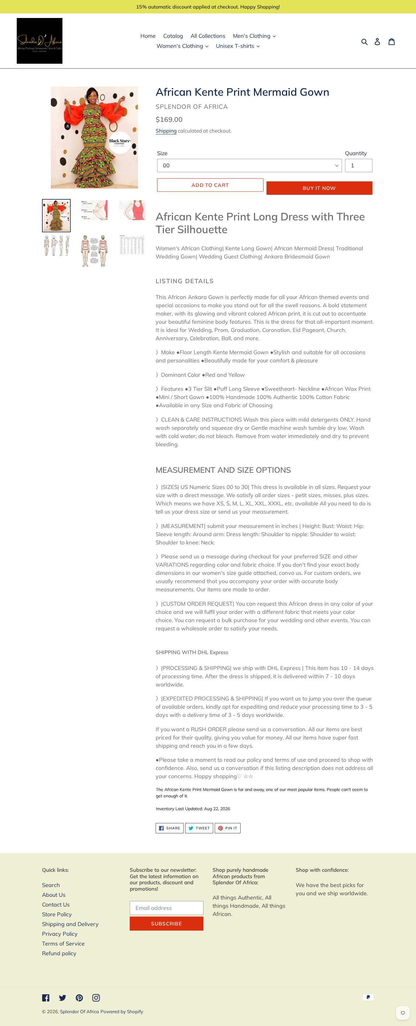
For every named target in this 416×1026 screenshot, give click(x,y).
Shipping (166, 130)
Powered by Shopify (121, 1011)
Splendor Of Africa (79, 1011)
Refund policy (59, 953)
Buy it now (319, 188)
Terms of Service (63, 943)
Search (51, 885)
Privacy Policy (60, 933)
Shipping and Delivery (70, 924)
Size (162, 153)
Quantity (356, 153)
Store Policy (57, 914)
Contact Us (56, 904)
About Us (53, 894)
